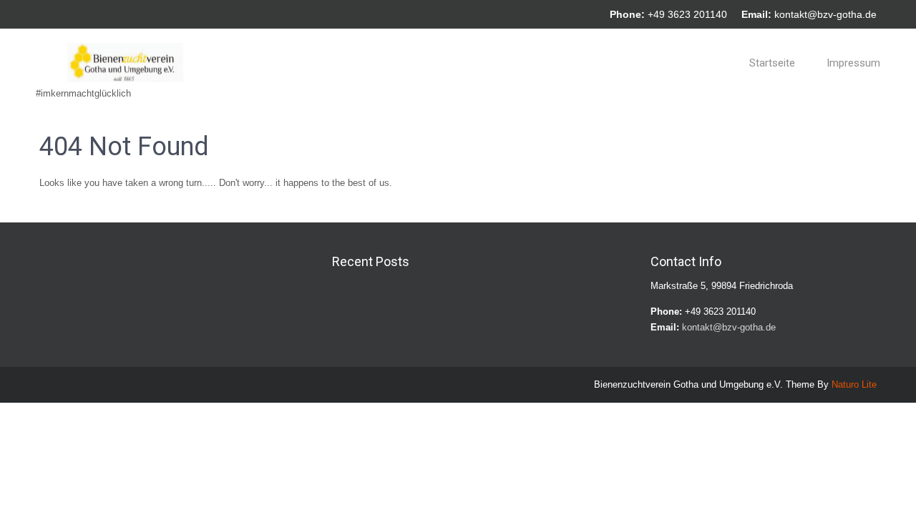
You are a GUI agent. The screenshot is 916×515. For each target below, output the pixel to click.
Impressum (853, 63)
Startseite (772, 63)
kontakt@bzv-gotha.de (825, 14)
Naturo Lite (854, 384)
